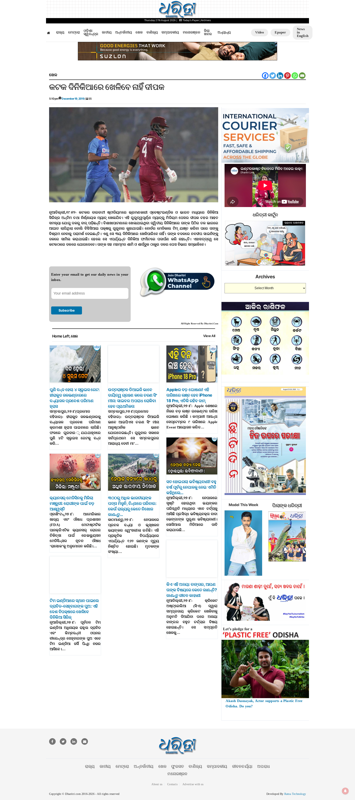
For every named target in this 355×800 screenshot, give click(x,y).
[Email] (302, 75)
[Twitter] (272, 75)
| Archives (205, 20)
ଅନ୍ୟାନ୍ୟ (224, 32)
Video (259, 32)
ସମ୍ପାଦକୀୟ (170, 32)
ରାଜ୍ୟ (60, 32)
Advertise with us (192, 784)
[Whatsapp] (295, 75)
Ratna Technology (295, 793)
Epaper (280, 32)
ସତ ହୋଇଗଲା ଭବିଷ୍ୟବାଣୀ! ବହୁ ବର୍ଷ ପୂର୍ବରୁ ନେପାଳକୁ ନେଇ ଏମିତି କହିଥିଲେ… (191, 487)
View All (209, 336)
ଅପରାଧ (263, 766)
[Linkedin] (280, 75)
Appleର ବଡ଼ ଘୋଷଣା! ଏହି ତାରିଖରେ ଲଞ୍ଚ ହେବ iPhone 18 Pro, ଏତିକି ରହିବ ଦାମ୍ (189, 395)
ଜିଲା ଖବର (208, 32)
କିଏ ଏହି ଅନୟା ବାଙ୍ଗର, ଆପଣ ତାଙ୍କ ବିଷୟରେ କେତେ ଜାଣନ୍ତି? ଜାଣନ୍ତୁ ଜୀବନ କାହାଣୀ (191, 590)
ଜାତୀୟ (107, 32)
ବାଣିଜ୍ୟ (152, 32)
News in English (302, 32)
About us (156, 784)
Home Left (60, 336)
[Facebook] (265, 75)
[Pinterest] (287, 75)
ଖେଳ (139, 32)
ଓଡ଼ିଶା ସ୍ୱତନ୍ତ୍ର (91, 32)
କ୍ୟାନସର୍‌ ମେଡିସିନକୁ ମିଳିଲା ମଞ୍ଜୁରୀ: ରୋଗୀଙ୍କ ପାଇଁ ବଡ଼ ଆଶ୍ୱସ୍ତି (72, 503)
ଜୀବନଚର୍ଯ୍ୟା (242, 766)
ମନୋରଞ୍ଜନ (191, 32)
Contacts (172, 784)
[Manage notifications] (345, 791)
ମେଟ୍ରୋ (74, 32)
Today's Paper (191, 20)
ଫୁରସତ (177, 766)
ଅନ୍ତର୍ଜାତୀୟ (123, 32)
